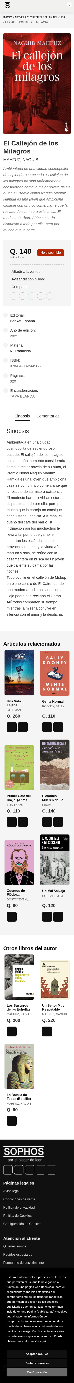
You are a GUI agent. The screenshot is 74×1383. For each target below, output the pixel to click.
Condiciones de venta (19, 1199)
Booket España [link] (22, 321)
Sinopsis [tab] (22, 416)
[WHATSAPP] (40, 1169)
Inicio (7, 17)
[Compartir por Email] (40, 296)
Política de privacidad (19, 1207)
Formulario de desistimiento (23, 1262)
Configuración (37, 1372)
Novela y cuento (28, 17)
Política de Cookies (17, 1215)
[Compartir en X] (22, 296)
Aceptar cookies (37, 1353)
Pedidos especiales (17, 1254)
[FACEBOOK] (8, 1169)
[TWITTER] (18, 1169)
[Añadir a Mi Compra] (12, 727)
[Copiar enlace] (49, 296)
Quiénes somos (14, 1246)
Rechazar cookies (37, 1363)
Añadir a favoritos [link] (26, 272)
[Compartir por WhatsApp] (31, 296)
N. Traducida (55, 17)
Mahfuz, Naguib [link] (20, 159)
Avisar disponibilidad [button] (28, 279)
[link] (23, 727)
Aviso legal (11, 1191)
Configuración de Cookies (22, 1224)
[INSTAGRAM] (29, 1169)
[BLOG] (51, 1169)
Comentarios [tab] (48, 416)
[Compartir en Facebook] (13, 296)
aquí (43, 1341)
